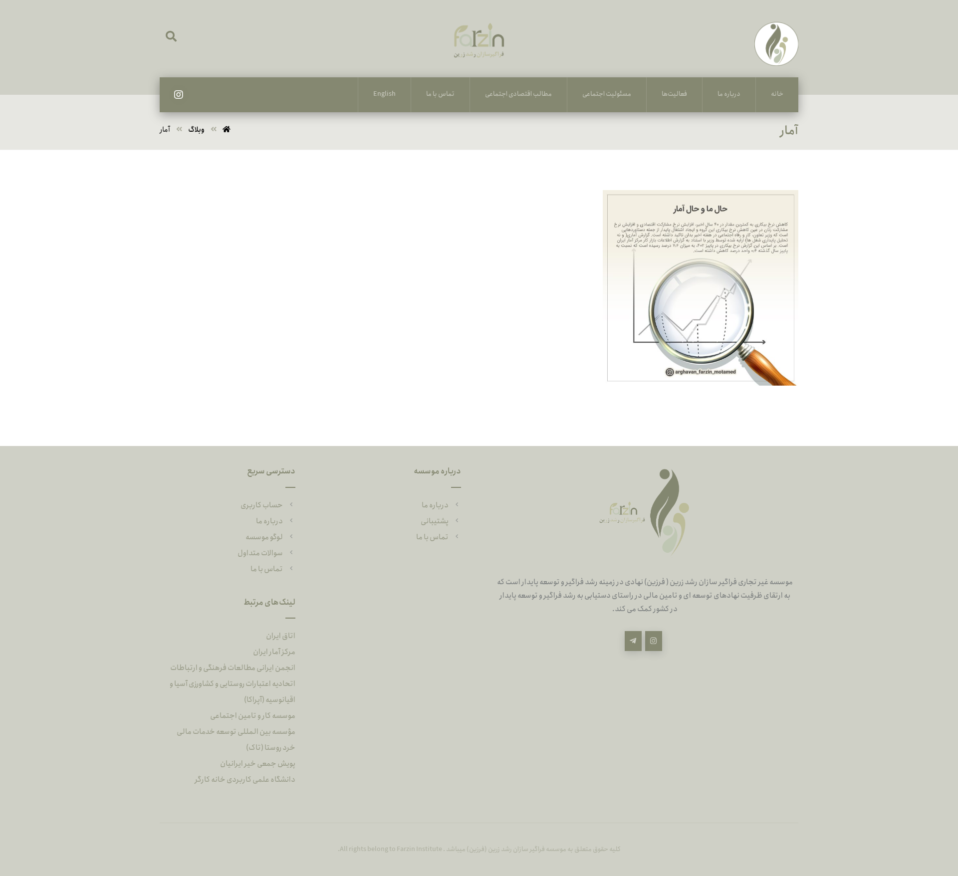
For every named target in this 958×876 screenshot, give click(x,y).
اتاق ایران (280, 636)
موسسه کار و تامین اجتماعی (252, 716)
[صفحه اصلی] (227, 129)
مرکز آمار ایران (274, 652)
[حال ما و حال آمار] (711, 207)
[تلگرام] (633, 641)
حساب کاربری (261, 505)
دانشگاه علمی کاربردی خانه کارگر (245, 780)
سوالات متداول (260, 553)
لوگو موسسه (264, 537)
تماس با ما (432, 537)
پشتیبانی (435, 521)
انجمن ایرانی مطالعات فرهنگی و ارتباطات (232, 668)
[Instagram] (179, 95)
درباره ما (435, 505)
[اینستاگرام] (653, 641)
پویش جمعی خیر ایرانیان (257, 764)
